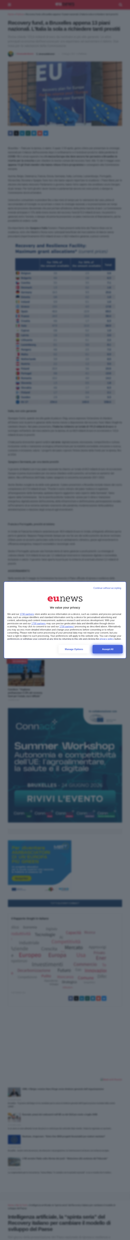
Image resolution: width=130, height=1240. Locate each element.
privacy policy (107, 638)
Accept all (107, 649)
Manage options (74, 649)
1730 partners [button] (27, 614)
